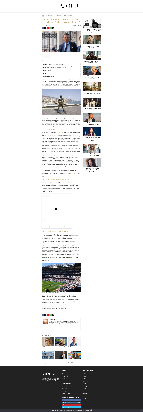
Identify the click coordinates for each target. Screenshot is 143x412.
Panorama (85, 393)
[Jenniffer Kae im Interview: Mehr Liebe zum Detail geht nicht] (92, 117)
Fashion (84, 374)
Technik (84, 396)
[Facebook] (43, 28)
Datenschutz (64, 391)
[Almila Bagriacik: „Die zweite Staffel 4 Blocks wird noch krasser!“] (92, 131)
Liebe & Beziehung (86, 386)
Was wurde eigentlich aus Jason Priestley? (92, 109)
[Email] (53, 28)
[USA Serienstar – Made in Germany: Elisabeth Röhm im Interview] (92, 70)
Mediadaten (64, 390)
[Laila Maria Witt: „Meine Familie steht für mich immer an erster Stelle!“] (92, 86)
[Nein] (141, 410)
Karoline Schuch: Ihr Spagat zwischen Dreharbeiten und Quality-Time (92, 46)
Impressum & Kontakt (66, 393)
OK (91, 410)
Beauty (84, 373)
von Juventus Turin (59, 132)
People (45, 15)
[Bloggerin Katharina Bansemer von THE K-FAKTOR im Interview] (92, 148)
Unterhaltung (85, 400)
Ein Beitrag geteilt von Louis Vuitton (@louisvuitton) (57, 226)
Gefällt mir (78, 400)
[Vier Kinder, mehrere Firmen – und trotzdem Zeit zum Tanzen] (48, 341)
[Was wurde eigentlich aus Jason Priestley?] (92, 102)
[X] (45, 28)
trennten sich (72, 173)
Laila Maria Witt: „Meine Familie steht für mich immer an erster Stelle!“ (92, 93)
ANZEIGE (92, 32)
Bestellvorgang (65, 374)
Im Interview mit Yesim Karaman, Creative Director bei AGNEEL (92, 30)
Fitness (84, 378)
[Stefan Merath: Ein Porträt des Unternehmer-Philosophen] (61, 355)
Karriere (84, 385)
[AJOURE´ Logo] (71, 5)
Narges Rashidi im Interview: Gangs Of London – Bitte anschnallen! (92, 170)
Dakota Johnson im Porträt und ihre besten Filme (92, 62)
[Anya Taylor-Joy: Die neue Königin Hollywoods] (61, 341)
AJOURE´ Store (65, 376)
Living (84, 390)
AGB (63, 373)
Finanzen (84, 376)
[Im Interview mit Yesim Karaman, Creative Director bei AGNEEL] (92, 23)
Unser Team (64, 388)
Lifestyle (84, 388)
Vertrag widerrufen (65, 380)
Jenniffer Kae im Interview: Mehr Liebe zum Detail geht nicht (92, 123)
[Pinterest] (48, 28)
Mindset (84, 391)
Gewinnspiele (85, 381)
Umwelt (84, 398)
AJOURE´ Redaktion (53, 319)
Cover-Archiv (64, 386)
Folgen (78, 402)
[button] (100, 11)
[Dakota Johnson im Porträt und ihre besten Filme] (92, 55)
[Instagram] (51, 327)
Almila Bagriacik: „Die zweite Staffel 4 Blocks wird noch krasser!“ (92, 139)
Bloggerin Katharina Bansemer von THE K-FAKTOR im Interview (92, 154)
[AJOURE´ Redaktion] (45, 324)
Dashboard (64, 378)
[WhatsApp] (50, 28)
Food (84, 380)
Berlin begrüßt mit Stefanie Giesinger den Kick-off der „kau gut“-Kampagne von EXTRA (73, 360)
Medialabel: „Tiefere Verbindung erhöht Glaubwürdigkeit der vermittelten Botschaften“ (73, 347)
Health (84, 383)
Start (42, 15)
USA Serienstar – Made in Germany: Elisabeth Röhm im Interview (92, 77)
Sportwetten (55, 157)
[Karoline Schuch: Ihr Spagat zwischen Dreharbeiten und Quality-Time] (92, 39)
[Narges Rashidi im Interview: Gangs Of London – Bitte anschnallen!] (92, 162)
